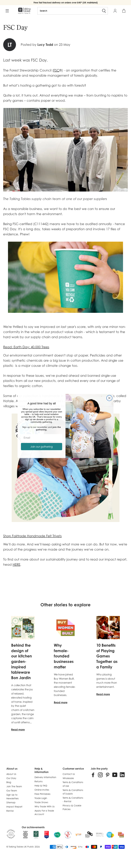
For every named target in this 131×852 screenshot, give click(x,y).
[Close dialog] (109, 398)
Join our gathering (41, 446)
